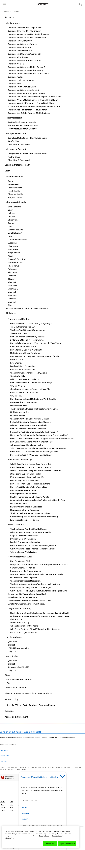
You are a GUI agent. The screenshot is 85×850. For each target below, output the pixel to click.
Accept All (50, 843)
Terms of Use (57, 836)
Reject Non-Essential (67, 843)
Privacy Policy (44, 836)
